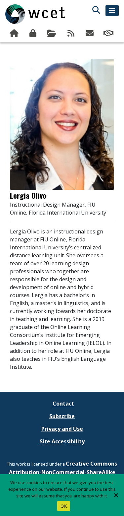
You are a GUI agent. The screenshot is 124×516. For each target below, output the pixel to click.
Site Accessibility (62, 441)
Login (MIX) (33, 33)
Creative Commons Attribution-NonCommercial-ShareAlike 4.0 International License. (63, 472)
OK (64, 506)
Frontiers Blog (71, 33)
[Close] (115, 495)
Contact (63, 403)
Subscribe (90, 33)
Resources (52, 33)
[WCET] (35, 14)
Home (14, 33)
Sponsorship (109, 33)
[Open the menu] (112, 10)
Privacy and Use (62, 428)
